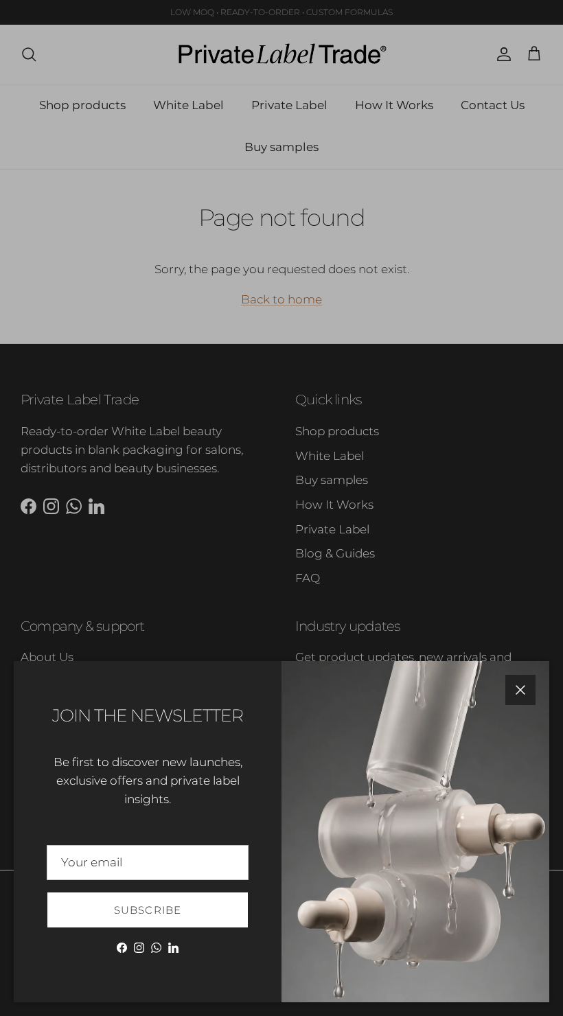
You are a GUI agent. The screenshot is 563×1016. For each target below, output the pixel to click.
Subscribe (148, 909)
